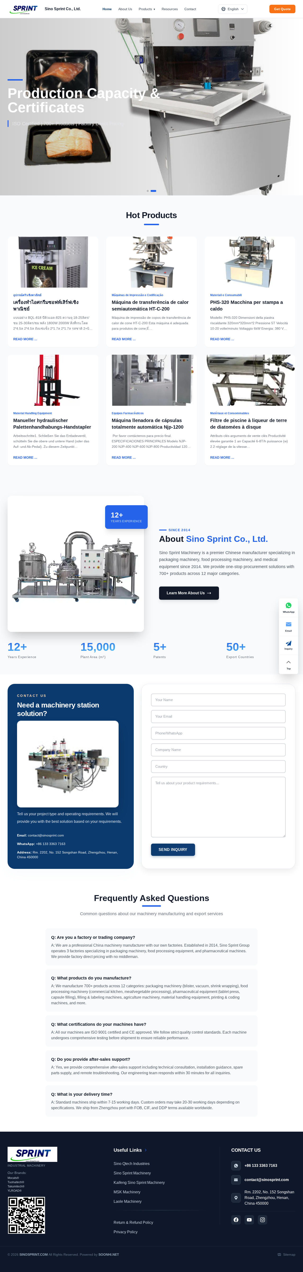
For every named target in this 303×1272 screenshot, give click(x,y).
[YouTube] (249, 1220)
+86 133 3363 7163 (50, 844)
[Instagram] (262, 1220)
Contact (190, 9)
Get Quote (282, 9)
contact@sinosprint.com (46, 835)
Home (107, 9)
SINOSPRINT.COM (33, 1254)
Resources (170, 9)
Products (145, 9)
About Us (125, 9)
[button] (148, 191)
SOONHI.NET (108, 1254)
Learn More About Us (186, 593)
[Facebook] (236, 1220)
